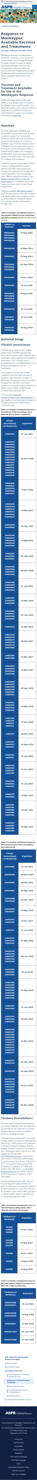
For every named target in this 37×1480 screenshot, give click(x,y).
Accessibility (18, 1446)
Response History (14, 1396)
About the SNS (12, 1363)
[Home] (16, 7)
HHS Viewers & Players (18, 1457)
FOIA (18, 1464)
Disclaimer (18, 1453)
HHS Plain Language (18, 1460)
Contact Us (18, 1439)
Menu (34, 7)
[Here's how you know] (18, 2)
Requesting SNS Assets (16, 1386)
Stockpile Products (13, 1367)
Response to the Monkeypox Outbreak (18, 1381)
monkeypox (16, 115)
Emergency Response (15, 1371)
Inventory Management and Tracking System (18, 1391)
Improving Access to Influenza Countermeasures (19, 1375)
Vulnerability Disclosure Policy (18, 1467)
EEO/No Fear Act (18, 1471)
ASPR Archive (18, 1443)
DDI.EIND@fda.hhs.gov (11, 1156)
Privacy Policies (18, 1450)
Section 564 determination (21, 191)
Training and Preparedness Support (19, 1399)
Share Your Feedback (18, 1474)
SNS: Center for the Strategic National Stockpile (16, 1358)
